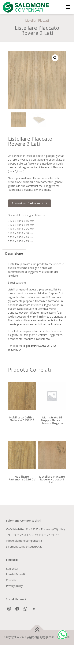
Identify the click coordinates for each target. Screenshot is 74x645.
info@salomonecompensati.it (24, 540)
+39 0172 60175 (21, 535)
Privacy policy (14, 586)
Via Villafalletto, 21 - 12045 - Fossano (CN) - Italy (35, 529)
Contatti (11, 580)
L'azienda (12, 568)
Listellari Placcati (37, 20)
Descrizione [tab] (14, 253)
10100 (43, 638)
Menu (68, 7)
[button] (55, 57)
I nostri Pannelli (15, 574)
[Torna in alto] (37, 630)
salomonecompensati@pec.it (24, 546)
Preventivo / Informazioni (29, 203)
